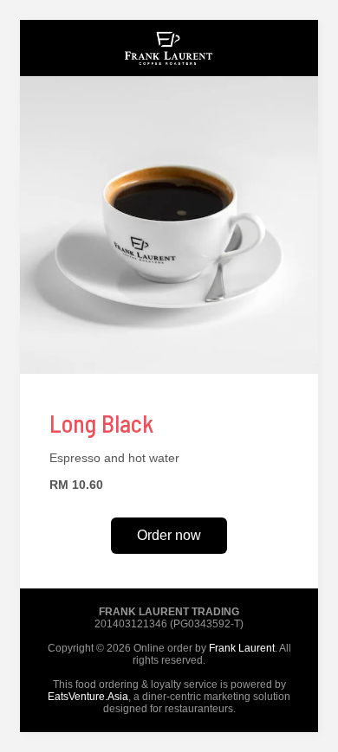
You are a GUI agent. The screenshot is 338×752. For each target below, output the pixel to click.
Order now (169, 535)
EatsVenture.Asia (88, 697)
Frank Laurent (242, 648)
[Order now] (169, 72)
